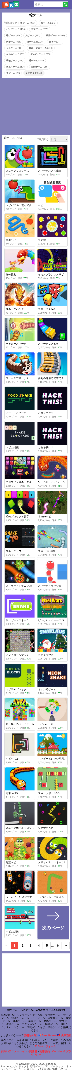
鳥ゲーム (32, 35)
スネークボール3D (48, 793)
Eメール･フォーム (45, 1046)
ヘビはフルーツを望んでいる (55, 896)
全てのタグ (33, 73)
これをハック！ (47, 412)
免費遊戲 (65, 1035)
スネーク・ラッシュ (49, 585)
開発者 (33, 1051)
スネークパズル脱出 (49, 170)
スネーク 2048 (46, 309)
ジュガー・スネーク (17, 620)
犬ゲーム (13, 41)
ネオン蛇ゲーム (47, 689)
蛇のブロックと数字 (17, 516)
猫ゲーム (35, 41)
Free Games (49, 1035)
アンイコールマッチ (17, 654)
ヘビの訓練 (12, 931)
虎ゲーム (55, 41)
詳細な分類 (30, 1035)
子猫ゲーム (14, 60)
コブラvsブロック (16, 689)
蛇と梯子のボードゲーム (20, 724)
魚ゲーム (27, 23)
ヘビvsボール (46, 724)
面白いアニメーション (14, 1051)
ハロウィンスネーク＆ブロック (24, 481)
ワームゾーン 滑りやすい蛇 (21, 896)
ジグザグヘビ (46, 827)
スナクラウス (46, 654)
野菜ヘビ (11, 862)
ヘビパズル (12, 758)
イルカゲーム (15, 54)
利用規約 (45, 1051)
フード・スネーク (16, 412)
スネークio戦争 (47, 551)
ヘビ (40, 205)
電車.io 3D (12, 793)
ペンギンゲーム (40, 54)
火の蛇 (42, 239)
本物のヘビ (44, 516)
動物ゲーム (55, 35)
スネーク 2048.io (48, 343)
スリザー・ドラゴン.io (19, 585)
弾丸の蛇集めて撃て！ (51, 378)
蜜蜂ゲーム (39, 66)
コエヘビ (11, 239)
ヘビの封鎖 (12, 447)
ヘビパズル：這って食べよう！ (24, 205)
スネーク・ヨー (15, 551)
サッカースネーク (16, 343)
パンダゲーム (15, 29)
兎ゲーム (36, 60)
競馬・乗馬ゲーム (41, 48)
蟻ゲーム (13, 35)
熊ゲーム (48, 23)
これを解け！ (46, 447)
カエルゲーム (15, 66)
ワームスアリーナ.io (17, 378)
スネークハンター (16, 309)
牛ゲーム (13, 73)
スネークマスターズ (17, 170)
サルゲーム (14, 48)
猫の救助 (11, 274)
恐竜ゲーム (39, 29)
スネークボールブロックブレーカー (26, 827)
